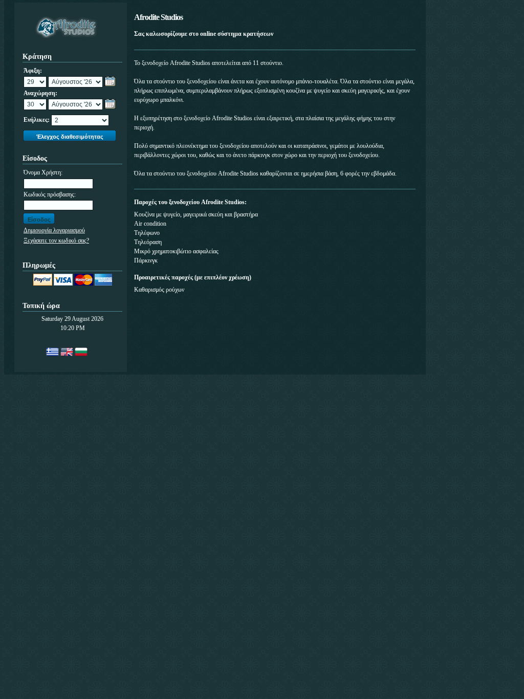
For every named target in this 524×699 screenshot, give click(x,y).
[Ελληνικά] (52, 352)
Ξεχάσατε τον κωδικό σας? (56, 240)
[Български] (81, 352)
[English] (66, 352)
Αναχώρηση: (40, 93)
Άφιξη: (33, 70)
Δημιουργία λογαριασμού (54, 230)
